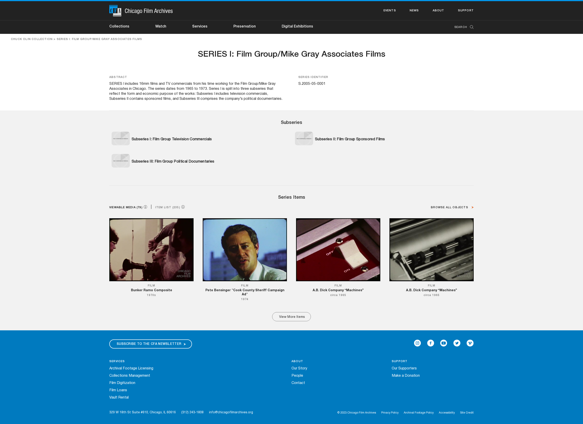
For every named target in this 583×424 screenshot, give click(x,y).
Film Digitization (122, 383)
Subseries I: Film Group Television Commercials (172, 139)
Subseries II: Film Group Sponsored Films (350, 139)
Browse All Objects (450, 207)
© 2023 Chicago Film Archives (356, 412)
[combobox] (462, 27)
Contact (298, 383)
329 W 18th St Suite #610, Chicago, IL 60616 (142, 412)
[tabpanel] (291, 269)
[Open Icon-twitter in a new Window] (456, 343)
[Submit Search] (470, 27)
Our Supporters (404, 368)
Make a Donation (406, 375)
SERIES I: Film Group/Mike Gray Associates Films (99, 39)
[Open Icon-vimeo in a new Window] (470, 343)
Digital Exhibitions (297, 26)
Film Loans (118, 390)
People (297, 375)
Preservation (244, 26)
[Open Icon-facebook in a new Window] (430, 343)
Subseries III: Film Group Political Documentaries (173, 161)
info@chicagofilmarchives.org (231, 412)
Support (466, 10)
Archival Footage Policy (419, 412)
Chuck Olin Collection (32, 39)
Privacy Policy (390, 412)
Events (390, 10)
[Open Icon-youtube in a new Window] (443, 343)
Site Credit (467, 412)
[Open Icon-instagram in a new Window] (417, 343)
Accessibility (447, 412)
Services (199, 26)
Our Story (299, 368)
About (438, 10)
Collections (119, 26)
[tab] (130, 207)
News (414, 10)
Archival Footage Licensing (131, 368)
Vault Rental (119, 397)
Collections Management (129, 375)
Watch (160, 26)
